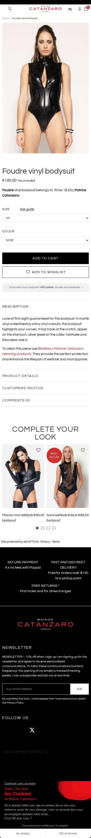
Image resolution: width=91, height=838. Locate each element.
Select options (23, 501)
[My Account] (79, 9)
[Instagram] (19, 730)
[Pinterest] (56, 730)
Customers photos (22, 388)
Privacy (45, 541)
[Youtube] (44, 730)
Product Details (20, 376)
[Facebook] (7, 730)
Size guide (27, 209)
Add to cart (45, 258)
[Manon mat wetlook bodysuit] (23, 476)
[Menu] (4, 9)
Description (15, 306)
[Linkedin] (68, 730)
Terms (56, 541)
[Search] (10, 9)
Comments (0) (16, 400)
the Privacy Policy (12, 702)
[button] (37, 528)
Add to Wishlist (45, 272)
